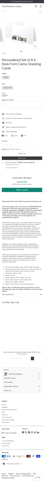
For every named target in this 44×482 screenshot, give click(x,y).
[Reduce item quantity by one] (3, 145)
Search (4, 405)
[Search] (40, 11)
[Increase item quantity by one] (10, 145)
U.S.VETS (21, 210)
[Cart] (35, 6)
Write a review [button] (22, 190)
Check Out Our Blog (8, 420)
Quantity (5, 141)
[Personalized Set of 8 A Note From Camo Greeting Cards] (13, 324)
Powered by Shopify (8, 478)
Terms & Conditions (8, 441)
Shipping (4, 149)
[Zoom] (35, 46)
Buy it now (22, 158)
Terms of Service (7, 417)
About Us (5, 415)
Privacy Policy (6, 443)
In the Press (5, 446)
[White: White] (2, 333)
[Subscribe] (32, 358)
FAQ (3, 412)
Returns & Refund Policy (9, 410)
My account (5, 422)
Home (3, 53)
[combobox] (22, 11)
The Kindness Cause (11, 6)
